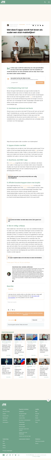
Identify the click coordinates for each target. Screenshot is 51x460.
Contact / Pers (6, 415)
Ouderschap (5, 439)
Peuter (36, 415)
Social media (22, 24)
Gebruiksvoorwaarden (39, 441)
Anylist (25, 187)
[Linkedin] (13, 281)
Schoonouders (22, 426)
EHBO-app (12, 163)
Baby (36, 411)
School (4, 447)
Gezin (4, 443)
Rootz (39, 117)
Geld (4, 441)
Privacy (36, 443)
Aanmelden (40, 82)
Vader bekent (21, 415)
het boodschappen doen (26, 185)
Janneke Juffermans (13, 24)
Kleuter (36, 418)
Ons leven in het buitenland (24, 420)
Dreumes (37, 413)
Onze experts (5, 422)
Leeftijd (37, 409)
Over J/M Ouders (6, 411)
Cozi (31, 97)
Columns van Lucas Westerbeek (23, 433)
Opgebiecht (21, 411)
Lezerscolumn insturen (24, 439)
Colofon (4, 413)
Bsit (36, 150)
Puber (36, 422)
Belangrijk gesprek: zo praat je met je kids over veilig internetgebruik (22, 177)
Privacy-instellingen (7, 450)
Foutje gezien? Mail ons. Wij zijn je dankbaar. (18, 262)
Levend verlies (22, 418)
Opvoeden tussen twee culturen (24, 429)
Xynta (39, 456)
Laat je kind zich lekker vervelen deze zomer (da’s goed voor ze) (24, 220)
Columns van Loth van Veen (25, 436)
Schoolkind (37, 420)
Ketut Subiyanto (46, 64)
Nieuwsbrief (5, 418)
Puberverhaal (21, 422)
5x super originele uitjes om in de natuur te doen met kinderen (25, 257)
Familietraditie (22, 424)
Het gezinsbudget (22, 413)
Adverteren (5, 420)
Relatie (4, 445)
